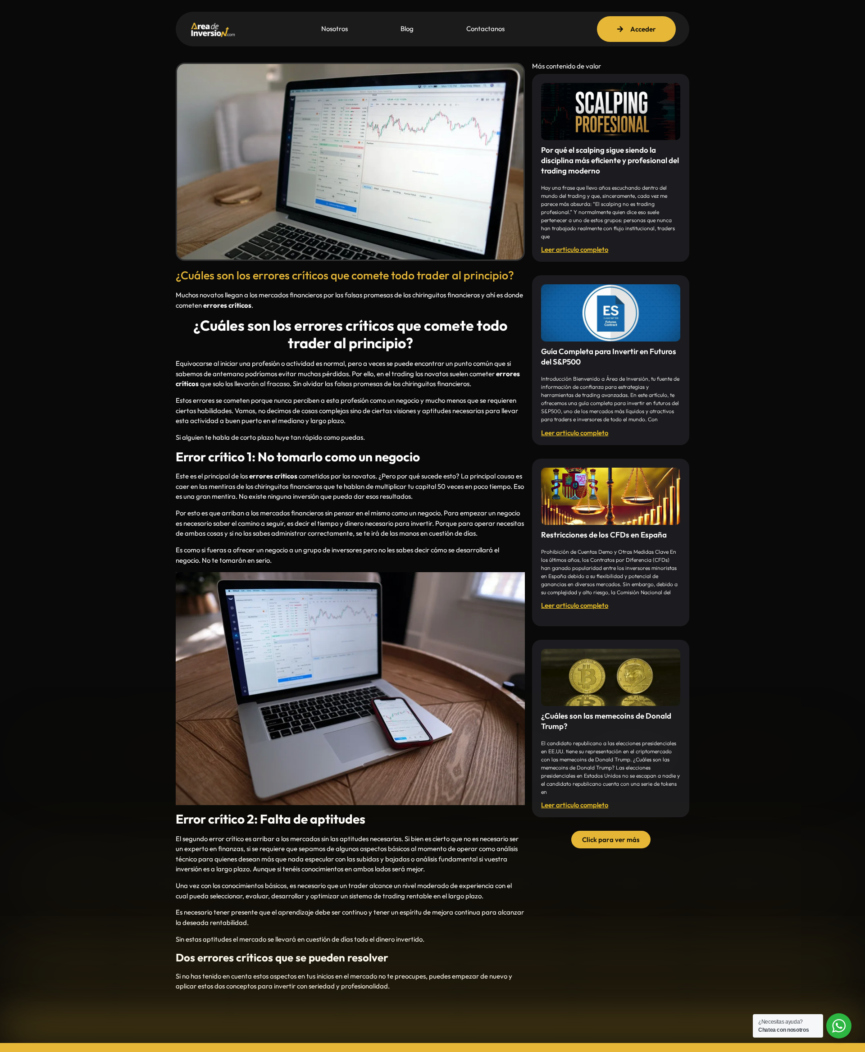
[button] (611, 839)
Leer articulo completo (574, 249)
